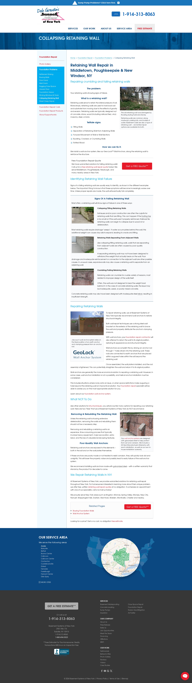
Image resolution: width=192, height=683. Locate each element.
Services (73, 28)
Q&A (102, 642)
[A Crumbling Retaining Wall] (83, 277)
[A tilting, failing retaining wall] (83, 215)
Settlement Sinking (46, 74)
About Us (106, 28)
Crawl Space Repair (135, 604)
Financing (104, 636)
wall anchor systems (131, 438)
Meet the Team (106, 633)
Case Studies (105, 665)
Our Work (89, 28)
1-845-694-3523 (61, 637)
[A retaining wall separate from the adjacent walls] (83, 244)
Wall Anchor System (81, 513)
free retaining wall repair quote (95, 167)
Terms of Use (115, 678)
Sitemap (125, 678)
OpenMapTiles (119, 576)
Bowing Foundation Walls (83, 510)
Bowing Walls (44, 77)
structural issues (95, 405)
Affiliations (104, 639)
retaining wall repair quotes (99, 487)
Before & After (105, 654)
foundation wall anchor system (98, 393)
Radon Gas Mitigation (136, 610)
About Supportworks (47, 115)
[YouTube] (105, 671)
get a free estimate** (61, 606)
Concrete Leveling (107, 607)
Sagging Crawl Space (47, 86)
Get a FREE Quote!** (137, 166)
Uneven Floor (44, 89)
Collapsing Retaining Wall (49, 98)
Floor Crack (43, 80)
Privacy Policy (102, 678)
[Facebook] (101, 671)
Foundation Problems (48, 69)
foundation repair (128, 385)
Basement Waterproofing (109, 604)
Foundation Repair (48, 56)
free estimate (117, 521)
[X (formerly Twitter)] (111, 671)
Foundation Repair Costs (49, 107)
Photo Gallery (45, 64)
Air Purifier (131, 613)
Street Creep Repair (46, 101)
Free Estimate (144, 28)
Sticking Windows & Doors (49, 95)
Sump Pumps (105, 610)
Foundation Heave (46, 92)
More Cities (46, 582)
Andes (43, 546)
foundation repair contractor (138, 337)
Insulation (103, 613)
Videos (102, 662)
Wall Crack (43, 83)
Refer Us (103, 628)
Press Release (105, 625)
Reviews (103, 659)
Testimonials (104, 651)
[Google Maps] (108, 671)
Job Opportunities (107, 630)
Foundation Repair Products (51, 111)
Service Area (124, 28)
